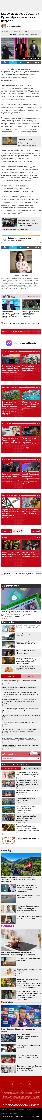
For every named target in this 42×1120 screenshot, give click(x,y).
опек (28, 323)
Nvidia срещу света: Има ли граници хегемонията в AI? (30, 511)
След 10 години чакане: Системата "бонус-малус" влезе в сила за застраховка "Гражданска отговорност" (19, 614)
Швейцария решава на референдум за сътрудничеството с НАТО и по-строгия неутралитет (18, 879)
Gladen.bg (4, 1113)
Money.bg (12, 1109)
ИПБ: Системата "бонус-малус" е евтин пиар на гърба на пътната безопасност (26, 888)
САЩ (5, 323)
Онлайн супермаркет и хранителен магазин (28, 839)
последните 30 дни (31, 768)
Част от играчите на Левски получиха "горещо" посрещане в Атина (28, 1068)
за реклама (19, 1117)
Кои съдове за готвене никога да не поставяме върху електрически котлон (18, 954)
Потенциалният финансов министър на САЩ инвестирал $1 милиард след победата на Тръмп (11, 314)
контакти (35, 1117)
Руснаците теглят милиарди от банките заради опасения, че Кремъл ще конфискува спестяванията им (26, 817)
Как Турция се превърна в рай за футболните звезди (30, 554)
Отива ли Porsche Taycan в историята (24, 634)
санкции (23, 323)
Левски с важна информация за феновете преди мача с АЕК (27, 1037)
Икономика (12, 34)
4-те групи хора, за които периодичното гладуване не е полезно (26, 668)
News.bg (3, 1109)
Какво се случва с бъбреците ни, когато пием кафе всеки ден (27, 643)
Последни (11, 676)
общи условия (8, 1117)
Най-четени (31, 676)
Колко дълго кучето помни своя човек (28, 959)
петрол (18, 323)
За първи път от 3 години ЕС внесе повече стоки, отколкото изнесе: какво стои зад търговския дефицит (19, 731)
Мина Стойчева (21, 275)
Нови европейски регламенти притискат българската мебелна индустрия (20, 746)
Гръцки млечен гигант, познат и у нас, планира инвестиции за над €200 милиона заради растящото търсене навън (28, 783)
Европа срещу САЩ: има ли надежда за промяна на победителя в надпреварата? (10, 513)
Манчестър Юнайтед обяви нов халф (28, 1046)
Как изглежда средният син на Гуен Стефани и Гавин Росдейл (28, 971)
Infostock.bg (13, 1113)
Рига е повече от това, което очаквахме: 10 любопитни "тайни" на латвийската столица (30, 443)
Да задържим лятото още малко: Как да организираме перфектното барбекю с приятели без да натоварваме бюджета (28, 983)
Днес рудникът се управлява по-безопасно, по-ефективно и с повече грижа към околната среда (19, 739)
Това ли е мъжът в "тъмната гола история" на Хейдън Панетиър (11, 441)
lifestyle (8, 622)
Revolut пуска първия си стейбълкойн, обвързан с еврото (19, 723)
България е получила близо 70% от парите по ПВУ (28, 917)
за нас (28, 1117)
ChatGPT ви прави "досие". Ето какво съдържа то (19, 687)
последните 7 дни (11, 768)
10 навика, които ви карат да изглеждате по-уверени (11, 554)
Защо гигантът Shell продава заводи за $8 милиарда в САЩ (21, 716)
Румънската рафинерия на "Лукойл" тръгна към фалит (28, 791)
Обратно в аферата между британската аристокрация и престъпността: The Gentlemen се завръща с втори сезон (28, 995)
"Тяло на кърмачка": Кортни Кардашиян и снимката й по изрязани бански (25, 651)
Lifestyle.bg (20, 1109)
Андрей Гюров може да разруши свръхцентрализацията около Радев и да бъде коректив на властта (31, 479)
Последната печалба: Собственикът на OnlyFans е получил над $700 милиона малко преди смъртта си (20, 693)
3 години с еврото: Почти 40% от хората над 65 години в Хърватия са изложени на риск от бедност (27, 774)
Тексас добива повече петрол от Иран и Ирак (29, 368)
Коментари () (35, 34)
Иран (13, 323)
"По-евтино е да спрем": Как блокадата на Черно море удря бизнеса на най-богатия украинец (20, 709)
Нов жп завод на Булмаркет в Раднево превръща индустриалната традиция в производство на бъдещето (10, 408)
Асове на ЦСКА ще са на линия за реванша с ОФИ (27, 1056)
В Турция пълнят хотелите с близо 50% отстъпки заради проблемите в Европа (30, 406)
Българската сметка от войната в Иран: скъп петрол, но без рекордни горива (11, 369)
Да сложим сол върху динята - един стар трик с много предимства (28, 626)
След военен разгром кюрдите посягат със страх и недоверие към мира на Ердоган (11, 478)
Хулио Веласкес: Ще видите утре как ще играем (18, 1030)
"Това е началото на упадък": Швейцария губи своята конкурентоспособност (26, 808)
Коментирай (36, 531)
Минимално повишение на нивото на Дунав (28, 896)
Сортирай (16, 531)
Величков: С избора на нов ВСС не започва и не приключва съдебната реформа (27, 909)
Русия (9, 323)
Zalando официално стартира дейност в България (26, 799)
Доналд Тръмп (34, 323)
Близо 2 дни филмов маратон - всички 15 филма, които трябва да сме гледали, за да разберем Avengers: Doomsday (27, 660)
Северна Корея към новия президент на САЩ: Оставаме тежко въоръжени (30, 314)
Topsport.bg (29, 1109)
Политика (4, 618)
